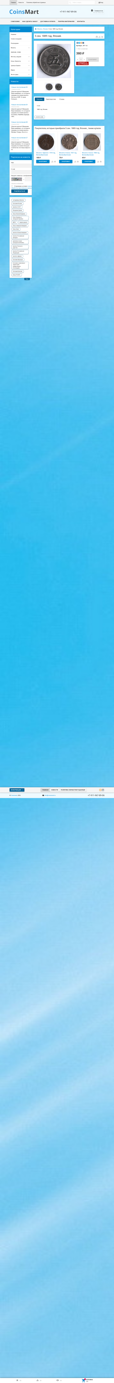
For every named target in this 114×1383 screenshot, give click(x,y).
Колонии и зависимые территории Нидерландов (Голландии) (19, 265)
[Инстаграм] (103, 790)
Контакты (81, 21)
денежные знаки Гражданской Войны (18, 241)
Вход (100, 2)
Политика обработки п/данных (36, 2)
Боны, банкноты (20, 61)
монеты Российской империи (18, 236)
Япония (45, 29)
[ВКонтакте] (77, 43)
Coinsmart (14, 795)
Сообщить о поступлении (83, 63)
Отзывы (61, 99)
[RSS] (100, 790)
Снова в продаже (16, 39)
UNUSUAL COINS (16, 52)
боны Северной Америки (20, 225)
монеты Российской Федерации (18, 251)
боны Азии (16, 229)
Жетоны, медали (20, 57)
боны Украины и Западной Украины (18, 218)
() (18, 1380)
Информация (16, 790)
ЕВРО (14, 222)
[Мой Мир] (83, 43)
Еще (27, 279)
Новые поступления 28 (19, 122)
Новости (21, 2)
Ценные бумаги (20, 66)
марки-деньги (23, 222)
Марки (20, 70)
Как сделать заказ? (30, 21)
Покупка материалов (66, 21)
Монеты (20, 48)
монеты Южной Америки (20, 232)
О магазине (15, 21)
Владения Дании (17, 210)
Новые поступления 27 (19, 138)
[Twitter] (79, 43)
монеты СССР (17, 207)
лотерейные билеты (18, 200)
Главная (13, 2)
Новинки (13, 34)
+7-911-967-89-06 (68, 11)
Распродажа (15, 43)
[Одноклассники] (81, 43)
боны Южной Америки (19, 214)
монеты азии (39, 117)
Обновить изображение (17, 183)
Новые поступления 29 (19, 105)
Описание (39, 99)
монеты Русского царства (18, 246)
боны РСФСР (16, 274)
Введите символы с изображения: (21, 175)
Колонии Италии (17, 203)
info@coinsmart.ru (49, 795)
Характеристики (51, 99)
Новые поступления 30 (19, 87)
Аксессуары (20, 74)
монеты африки (17, 256)
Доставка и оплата (47, 21)
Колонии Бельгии (17, 271)
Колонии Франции (18, 259)
